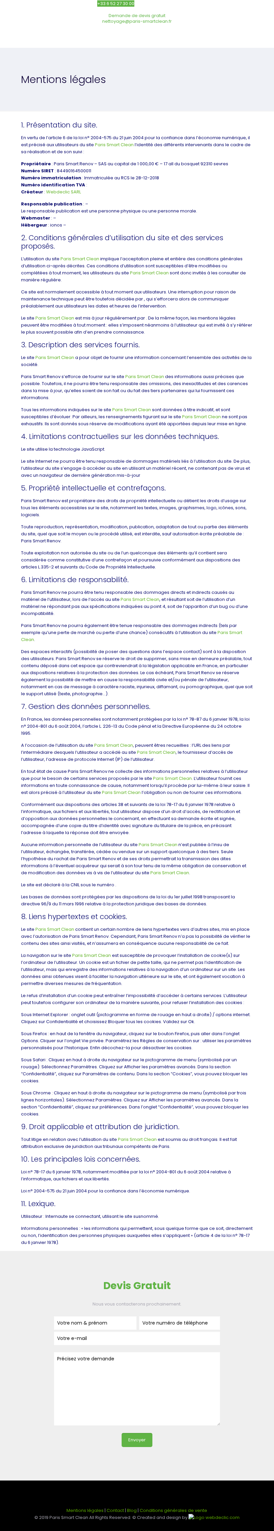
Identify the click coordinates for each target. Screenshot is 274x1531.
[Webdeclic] (214, 1517)
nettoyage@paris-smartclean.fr (137, 21)
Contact (115, 1510)
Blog (132, 1510)
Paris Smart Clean (114, 145)
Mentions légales (85, 1510)
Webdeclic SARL (63, 192)
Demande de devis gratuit (137, 15)
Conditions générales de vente (173, 1510)
